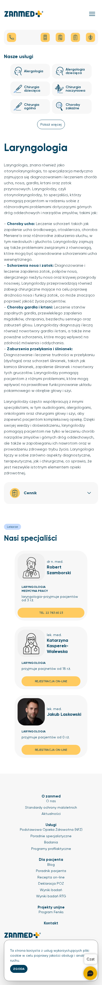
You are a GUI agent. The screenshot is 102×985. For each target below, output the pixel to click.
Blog (51, 865)
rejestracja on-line (51, 681)
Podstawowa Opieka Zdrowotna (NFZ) (51, 830)
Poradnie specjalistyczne (51, 836)
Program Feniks (51, 912)
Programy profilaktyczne (51, 849)
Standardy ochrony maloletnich (51, 807)
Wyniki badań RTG (51, 896)
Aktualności (51, 814)
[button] (92, 14)
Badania (51, 842)
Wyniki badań (51, 890)
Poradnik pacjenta (51, 871)
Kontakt (51, 923)
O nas (51, 801)
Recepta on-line (51, 877)
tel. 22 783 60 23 (51, 612)
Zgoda (19, 969)
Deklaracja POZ (51, 883)
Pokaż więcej (51, 124)
